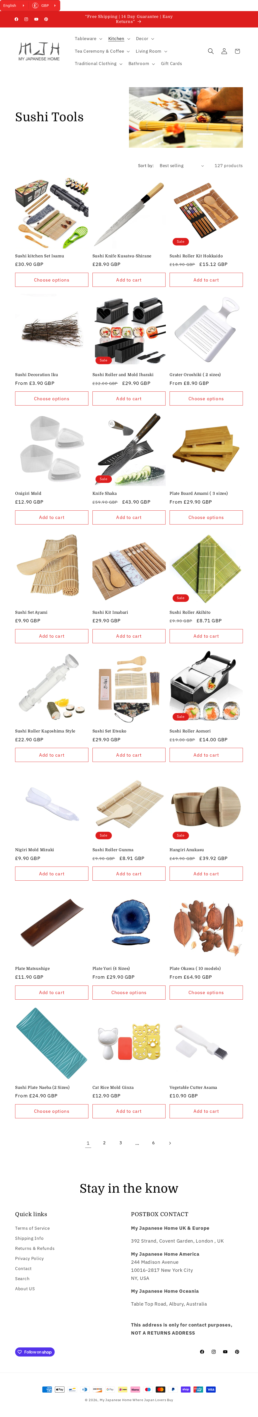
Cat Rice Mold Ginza (113, 1087)
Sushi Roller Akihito (190, 612)
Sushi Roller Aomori (190, 731)
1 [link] (88, 1143)
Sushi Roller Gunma (113, 850)
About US (25, 1288)
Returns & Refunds (34, 1248)
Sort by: (146, 165)
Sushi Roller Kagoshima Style (45, 731)
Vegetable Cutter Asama (193, 1087)
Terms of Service (32, 1228)
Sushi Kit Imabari (110, 612)
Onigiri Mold (28, 493)
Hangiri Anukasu (187, 850)
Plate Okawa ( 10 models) (195, 968)
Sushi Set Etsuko (109, 731)
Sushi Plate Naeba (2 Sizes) (42, 1087)
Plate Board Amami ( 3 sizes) (199, 493)
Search (22, 1278)
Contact (23, 1268)
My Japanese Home (116, 1400)
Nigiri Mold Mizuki (34, 850)
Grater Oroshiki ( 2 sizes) (195, 375)
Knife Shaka (104, 493)
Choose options (52, 280)
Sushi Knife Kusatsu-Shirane (121, 256)
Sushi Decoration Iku (36, 375)
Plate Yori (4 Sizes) (111, 968)
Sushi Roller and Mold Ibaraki (123, 375)
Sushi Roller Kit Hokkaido (196, 256)
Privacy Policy (29, 1258)
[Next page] (170, 1143)
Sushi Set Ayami (31, 612)
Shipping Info (29, 1238)
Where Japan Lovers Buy (153, 1400)
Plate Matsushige (32, 968)
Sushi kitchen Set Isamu (39, 256)
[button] (88, 39)
